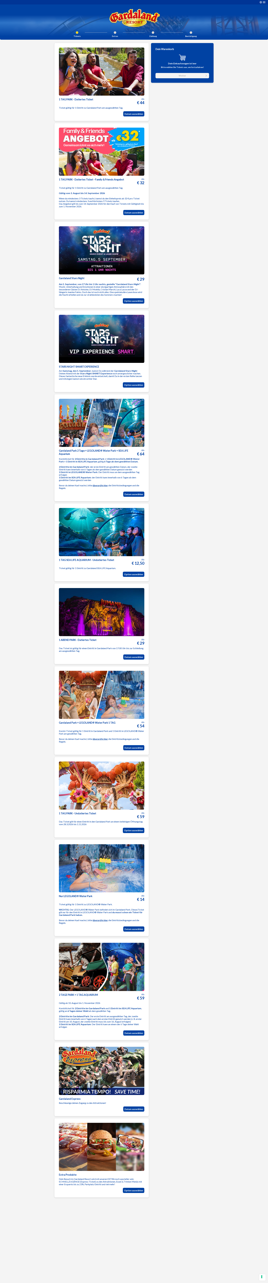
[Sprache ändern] (260, 2)
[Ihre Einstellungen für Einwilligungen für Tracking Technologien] (262, 1277)
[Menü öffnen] (264, 2)
